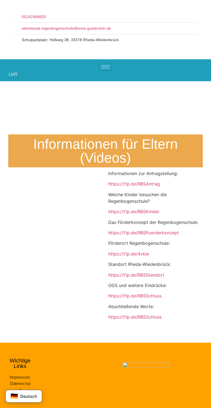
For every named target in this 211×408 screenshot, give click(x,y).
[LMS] (3, 74)
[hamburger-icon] (105, 67)
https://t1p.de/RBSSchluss (135, 296)
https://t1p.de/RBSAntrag (134, 184)
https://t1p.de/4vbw (129, 254)
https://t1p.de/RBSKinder (133, 211)
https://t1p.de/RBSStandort (136, 275)
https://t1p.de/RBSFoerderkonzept (143, 232)
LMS (13, 74)
